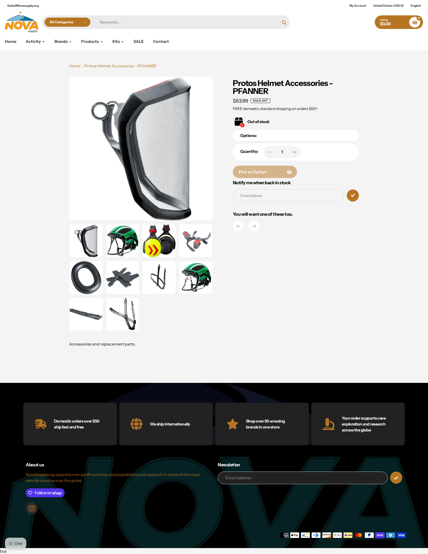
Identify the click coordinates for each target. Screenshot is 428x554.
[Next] (254, 226)
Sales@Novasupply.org (23, 5)
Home (74, 65)
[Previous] (238, 226)
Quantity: (249, 151)
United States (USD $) (388, 5)
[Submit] (396, 478)
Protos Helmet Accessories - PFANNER (120, 65)
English (416, 5)
